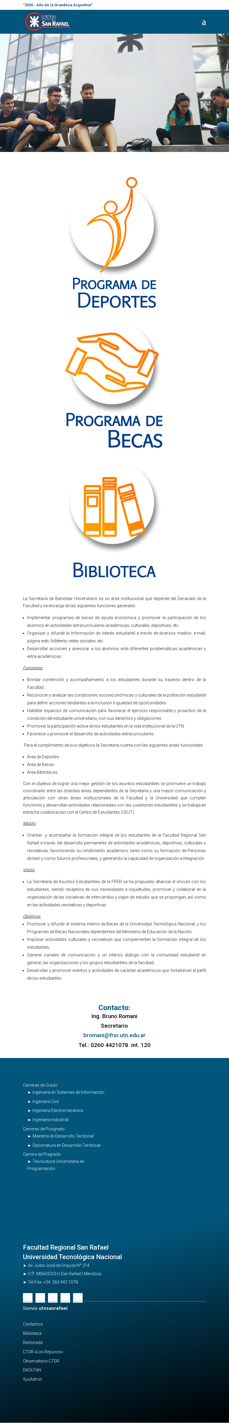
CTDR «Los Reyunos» (43, 1351)
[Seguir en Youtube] (78, 1298)
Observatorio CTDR (41, 1361)
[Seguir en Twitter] (53, 1298)
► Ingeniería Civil (43, 1101)
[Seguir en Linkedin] (65, 1298)
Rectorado (33, 1342)
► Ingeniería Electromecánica (55, 1110)
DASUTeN (32, 1370)
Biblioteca (32, 1333)
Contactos (33, 1324)
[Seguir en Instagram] (28, 1298)
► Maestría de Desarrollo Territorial (60, 1136)
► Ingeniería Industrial (48, 1119)
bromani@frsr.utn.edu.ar (114, 1035)
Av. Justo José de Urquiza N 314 (58, 1265)
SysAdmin (32, 1379)
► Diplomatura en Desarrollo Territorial (63, 1145)
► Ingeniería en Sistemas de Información (65, 1092)
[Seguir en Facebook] (40, 1298)
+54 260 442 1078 (60, 1282)
